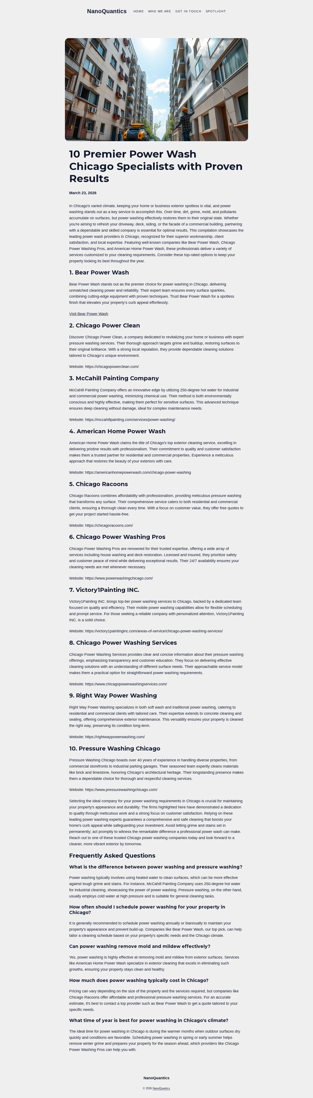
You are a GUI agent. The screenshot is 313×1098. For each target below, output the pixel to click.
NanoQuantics (107, 11)
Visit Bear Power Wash (88, 314)
